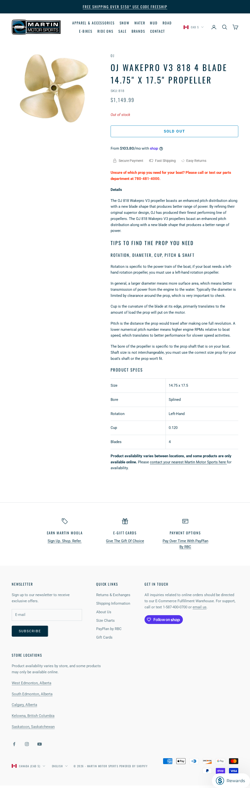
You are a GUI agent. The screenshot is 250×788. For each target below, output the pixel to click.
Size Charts (105, 620)
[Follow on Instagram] (26, 744)
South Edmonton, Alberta (32, 694)
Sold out (174, 131)
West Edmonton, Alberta (31, 683)
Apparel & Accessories (93, 22)
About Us (103, 612)
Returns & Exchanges (113, 595)
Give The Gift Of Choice (125, 541)
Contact (157, 31)
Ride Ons (105, 31)
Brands (138, 31)
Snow (125, 22)
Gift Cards (104, 637)
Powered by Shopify (133, 766)
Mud (154, 22)
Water (139, 22)
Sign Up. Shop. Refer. (65, 541)
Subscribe (30, 631)
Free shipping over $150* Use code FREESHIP (125, 6)
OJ (113, 55)
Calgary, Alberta (24, 705)
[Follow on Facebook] (14, 744)
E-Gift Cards (124, 532)
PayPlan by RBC (109, 629)
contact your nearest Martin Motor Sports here (188, 462)
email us (200, 607)
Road (167, 22)
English (57, 766)
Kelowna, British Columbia (33, 716)
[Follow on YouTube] (39, 744)
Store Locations (27, 655)
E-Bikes (86, 31)
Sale (122, 31)
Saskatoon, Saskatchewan (33, 727)
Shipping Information (113, 603)
